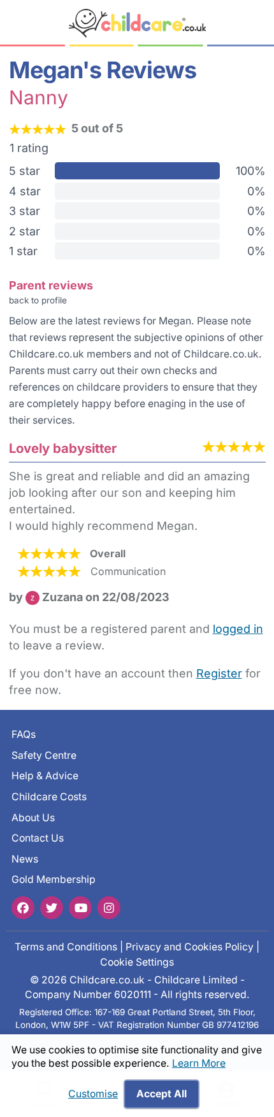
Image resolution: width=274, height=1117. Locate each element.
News (24, 859)
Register (219, 673)
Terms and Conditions (66, 947)
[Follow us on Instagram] (108, 907)
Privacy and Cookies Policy (190, 947)
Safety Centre (43, 755)
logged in (238, 628)
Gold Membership (53, 880)
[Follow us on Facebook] (22, 907)
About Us (33, 818)
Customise (93, 1094)
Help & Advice (44, 776)
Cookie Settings (137, 962)
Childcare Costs (49, 797)
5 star (24, 170)
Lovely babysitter (63, 448)
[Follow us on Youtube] (80, 907)
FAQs (23, 734)
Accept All (161, 1094)
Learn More (199, 1063)
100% (251, 170)
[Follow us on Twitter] (51, 907)
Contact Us (37, 838)
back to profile (38, 300)
